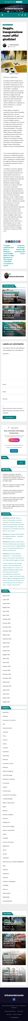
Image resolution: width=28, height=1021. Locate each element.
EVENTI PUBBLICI (8, 771)
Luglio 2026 (6, 599)
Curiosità (5, 747)
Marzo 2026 (6, 615)
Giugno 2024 (6, 698)
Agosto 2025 (6, 642)
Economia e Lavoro (8, 763)
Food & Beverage (7, 775)
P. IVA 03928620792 (14, 1017)
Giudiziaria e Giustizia (7, 24)
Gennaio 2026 (6, 623)
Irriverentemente (14, 8)
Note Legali (8, 1014)
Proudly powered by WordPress (9, 1005)
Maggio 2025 (6, 654)
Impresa (5, 787)
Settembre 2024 (7, 686)
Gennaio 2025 (6, 670)
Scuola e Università (8, 842)
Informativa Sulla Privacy (10, 1011)
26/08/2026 (8, 926)
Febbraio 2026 (7, 619)
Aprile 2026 (6, 611)
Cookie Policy (20, 1011)
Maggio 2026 (6, 607)
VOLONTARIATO (7, 901)
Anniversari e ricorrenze (9, 720)
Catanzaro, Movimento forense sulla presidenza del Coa (20, 249)
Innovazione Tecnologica (9, 795)
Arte (4, 724)
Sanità (4, 834)
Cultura (5, 743)
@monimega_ (15, 440)
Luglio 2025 (6, 646)
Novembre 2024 (7, 678)
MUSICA (5, 810)
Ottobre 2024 (6, 682)
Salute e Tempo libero (9, 830)
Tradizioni (5, 877)
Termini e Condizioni (17, 1014)
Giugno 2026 (6, 603)
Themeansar (14, 1007)
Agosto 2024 (6, 690)
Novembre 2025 (7, 631)
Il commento (6, 783)
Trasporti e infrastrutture (9, 881)
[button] (18, 15)
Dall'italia (5, 759)
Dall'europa (6, 755)
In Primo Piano (7, 791)
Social (4, 850)
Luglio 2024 (6, 694)
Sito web (5, 399)
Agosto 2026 (6, 595)
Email (4, 391)
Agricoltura (6, 712)
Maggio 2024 (6, 701)
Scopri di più (14, 451)
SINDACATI (6, 846)
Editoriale (5, 767)
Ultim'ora (5, 889)
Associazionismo (7, 728)
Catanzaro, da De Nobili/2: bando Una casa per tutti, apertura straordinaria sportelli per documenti (13, 492)
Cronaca (6, 292)
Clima (4, 736)
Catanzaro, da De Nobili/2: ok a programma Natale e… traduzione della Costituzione (13, 536)
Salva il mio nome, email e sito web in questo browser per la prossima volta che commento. (13, 411)
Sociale (5, 854)
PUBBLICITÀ (6, 822)
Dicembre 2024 (7, 674)
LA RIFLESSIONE (8, 799)
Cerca (4, 457)
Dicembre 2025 (7, 627)
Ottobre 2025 (6, 635)
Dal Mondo (6, 751)
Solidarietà (6, 858)
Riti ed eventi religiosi (8, 826)
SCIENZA (5, 838)
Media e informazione (8, 802)
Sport (4, 865)
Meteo (4, 806)
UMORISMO (6, 897)
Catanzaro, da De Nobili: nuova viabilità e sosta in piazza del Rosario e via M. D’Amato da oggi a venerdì (13, 499)
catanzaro (5, 732)
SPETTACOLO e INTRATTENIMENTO (13, 861)
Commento (6, 353)
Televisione (6, 873)
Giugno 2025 (6, 650)
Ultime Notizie (6, 893)
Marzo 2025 (6, 662)
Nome (5, 384)
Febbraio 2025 (7, 666)
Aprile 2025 (6, 658)
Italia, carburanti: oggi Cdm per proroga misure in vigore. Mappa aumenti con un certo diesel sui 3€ (13, 506)
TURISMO (6, 325)
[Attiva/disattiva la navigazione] (25, 15)
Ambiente (5, 716)
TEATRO (5, 869)
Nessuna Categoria (8, 814)
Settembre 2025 (7, 639)
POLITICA (5, 818)
